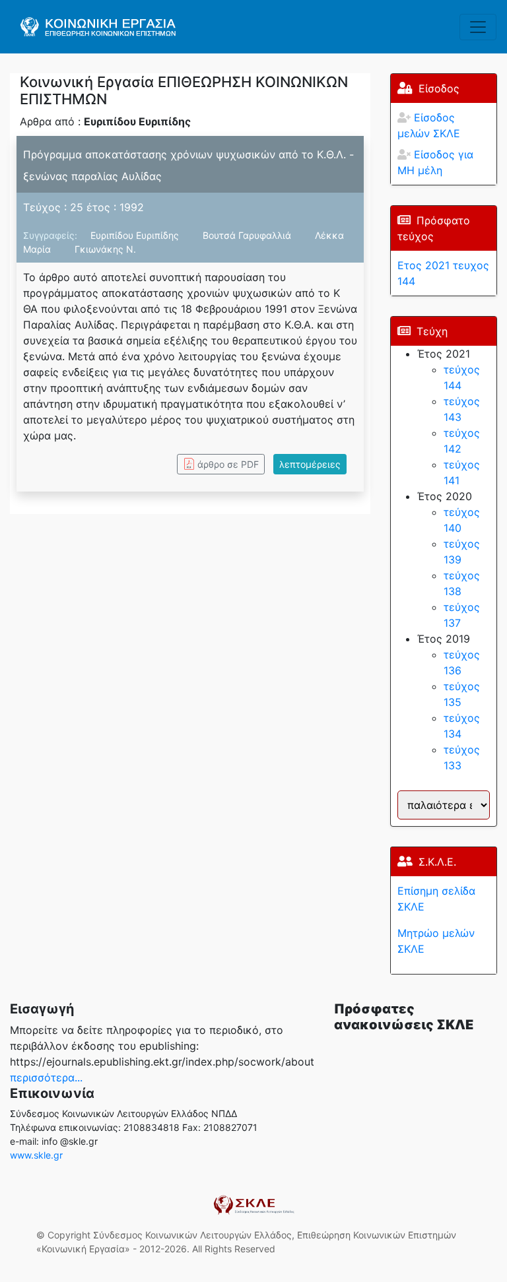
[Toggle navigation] (477, 27)
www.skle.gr (36, 1155)
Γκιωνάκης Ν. (105, 249)
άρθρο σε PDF (228, 464)
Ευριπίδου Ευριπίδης (136, 235)
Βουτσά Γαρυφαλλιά (248, 235)
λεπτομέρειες (310, 464)
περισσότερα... (46, 1077)
